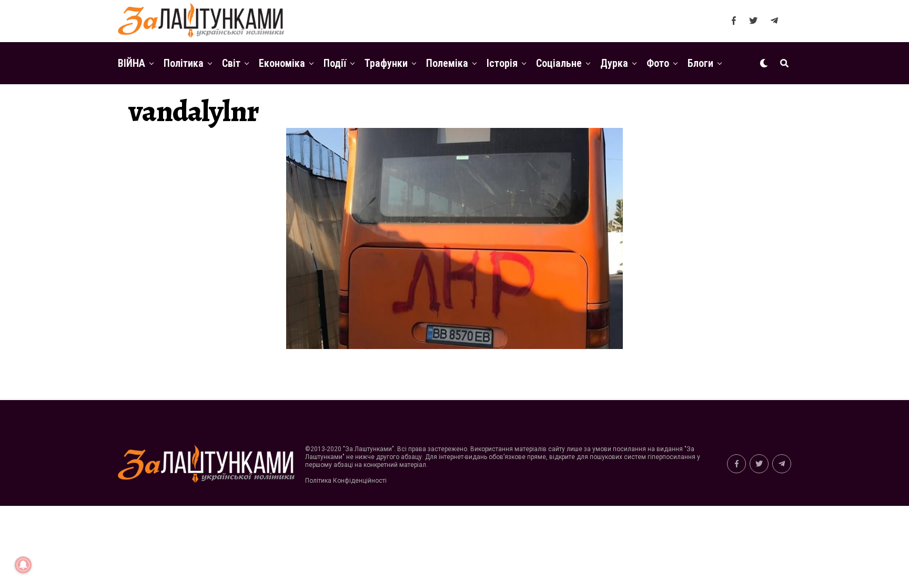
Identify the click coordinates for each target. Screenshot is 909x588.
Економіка (282, 63)
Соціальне (559, 63)
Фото (658, 63)
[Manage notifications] (23, 564)
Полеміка (447, 63)
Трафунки (386, 63)
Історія (502, 63)
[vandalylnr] (454, 346)
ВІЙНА (131, 63)
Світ (231, 63)
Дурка (614, 63)
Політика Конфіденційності (346, 480)
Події (335, 63)
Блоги (700, 63)
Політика (184, 63)
